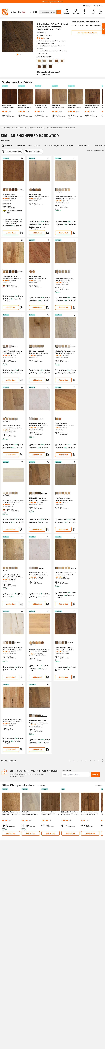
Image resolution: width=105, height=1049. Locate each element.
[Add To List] (31, 22)
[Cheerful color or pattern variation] (7, 271)
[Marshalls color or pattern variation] (4, 346)
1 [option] (73, 760)
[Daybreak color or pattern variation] (42, 346)
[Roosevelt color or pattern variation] (65, 271)
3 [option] (82, 760)
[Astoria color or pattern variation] (60, 346)
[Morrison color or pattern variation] (65, 189)
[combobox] (47, 12)
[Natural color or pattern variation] (36, 189)
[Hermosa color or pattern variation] (39, 493)
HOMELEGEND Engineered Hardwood (61, 127)
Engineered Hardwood (36, 127)
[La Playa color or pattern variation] (68, 271)
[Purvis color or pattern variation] (16, 493)
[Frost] (44, 61)
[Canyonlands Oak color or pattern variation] (36, 642)
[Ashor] (44, 66)
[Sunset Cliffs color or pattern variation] (16, 568)
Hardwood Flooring (19, 127)
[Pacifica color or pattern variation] (36, 493)
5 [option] (90, 760)
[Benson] (50, 66)
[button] (30, 37)
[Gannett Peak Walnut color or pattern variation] (42, 642)
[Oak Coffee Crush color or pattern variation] (10, 271)
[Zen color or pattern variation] (36, 346)
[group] (17, 36)
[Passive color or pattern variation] (30, 346)
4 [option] (86, 760)
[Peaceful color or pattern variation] (39, 346)
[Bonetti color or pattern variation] (63, 189)
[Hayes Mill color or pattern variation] (4, 189)
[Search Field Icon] (58, 12)
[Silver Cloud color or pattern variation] (10, 493)
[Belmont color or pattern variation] (60, 271)
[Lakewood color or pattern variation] (65, 568)
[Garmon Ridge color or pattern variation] (13, 189)
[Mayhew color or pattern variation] (13, 493)
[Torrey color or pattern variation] (57, 189)
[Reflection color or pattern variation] (33, 346)
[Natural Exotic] (62, 61)
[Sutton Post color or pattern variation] (16, 189)
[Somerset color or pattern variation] (68, 189)
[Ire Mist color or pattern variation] (4, 493)
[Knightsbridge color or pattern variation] (10, 189)
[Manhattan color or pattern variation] (33, 493)
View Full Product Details (87, 33)
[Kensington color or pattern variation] (39, 189)
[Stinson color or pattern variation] (7, 346)
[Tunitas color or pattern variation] (63, 346)
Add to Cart (10, 233)
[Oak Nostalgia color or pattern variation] (16, 271)
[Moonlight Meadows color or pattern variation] (33, 189)
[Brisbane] (50, 61)
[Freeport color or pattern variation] (63, 568)
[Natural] (39, 61)
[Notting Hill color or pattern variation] (7, 189)
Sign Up (95, 774)
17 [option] (98, 760)
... (1, 128)
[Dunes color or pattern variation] (63, 271)
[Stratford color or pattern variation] (30, 271)
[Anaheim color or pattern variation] (68, 568)
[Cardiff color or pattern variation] (30, 493)
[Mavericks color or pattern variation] (57, 346)
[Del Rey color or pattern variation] (57, 568)
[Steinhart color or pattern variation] (60, 189)
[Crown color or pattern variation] (65, 346)
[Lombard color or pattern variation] (68, 346)
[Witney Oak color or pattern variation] (33, 642)
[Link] (13, 274)
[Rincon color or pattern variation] (10, 346)
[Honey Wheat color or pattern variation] (13, 271)
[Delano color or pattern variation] (57, 271)
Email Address (67, 770)
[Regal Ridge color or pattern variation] (30, 189)
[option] (102, 760)
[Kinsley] (56, 61)
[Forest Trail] (39, 66)
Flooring (7, 127)
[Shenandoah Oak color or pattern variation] (30, 642)
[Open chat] (103, 28)
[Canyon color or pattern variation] (7, 493)
